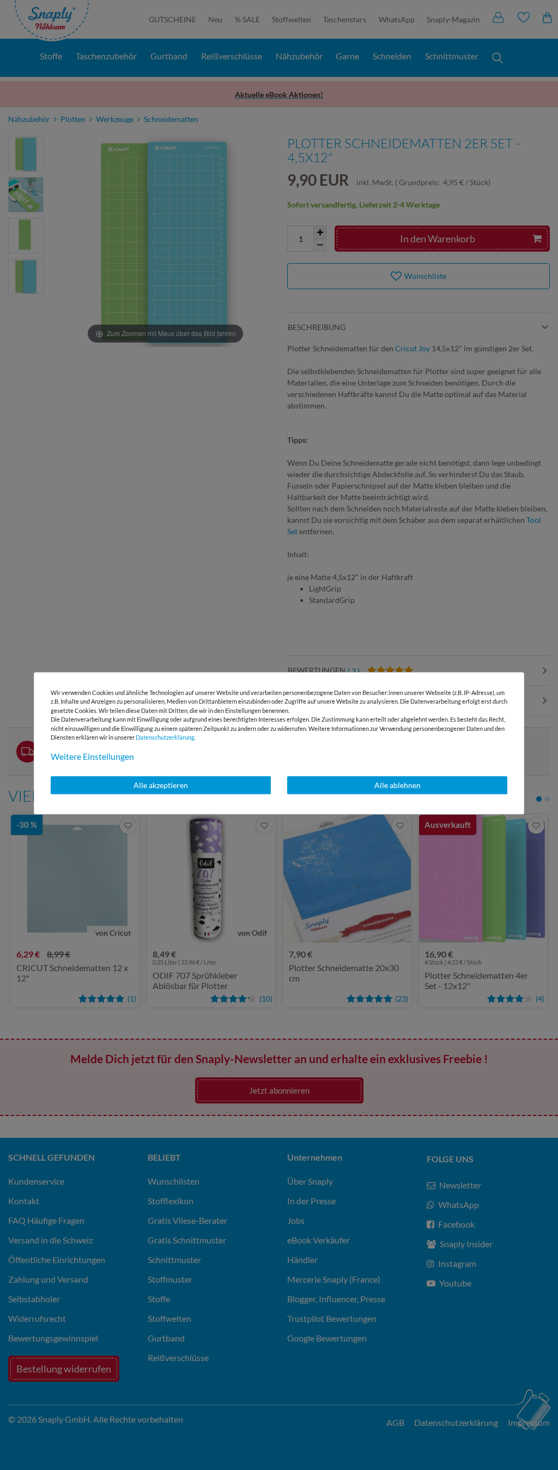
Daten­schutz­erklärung (165, 737)
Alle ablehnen (397, 785)
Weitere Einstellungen (92, 756)
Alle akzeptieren (161, 785)
